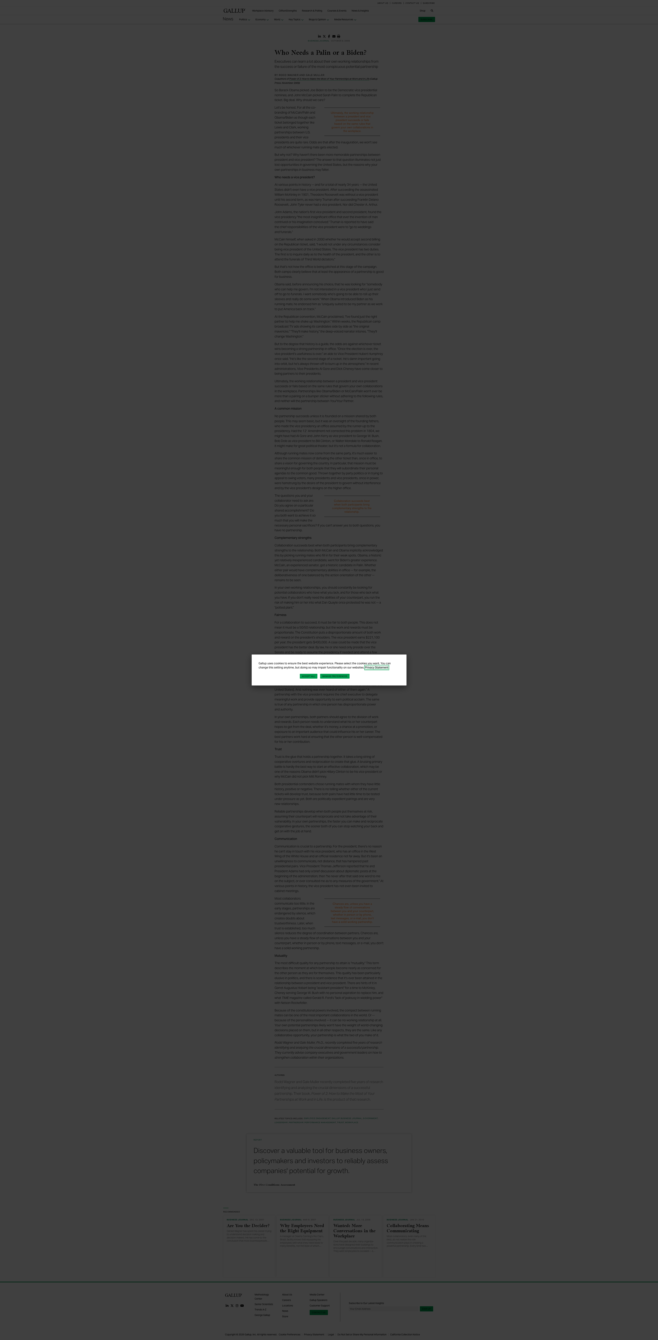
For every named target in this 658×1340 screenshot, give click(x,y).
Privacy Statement (376, 667)
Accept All (308, 676)
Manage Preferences (334, 676)
